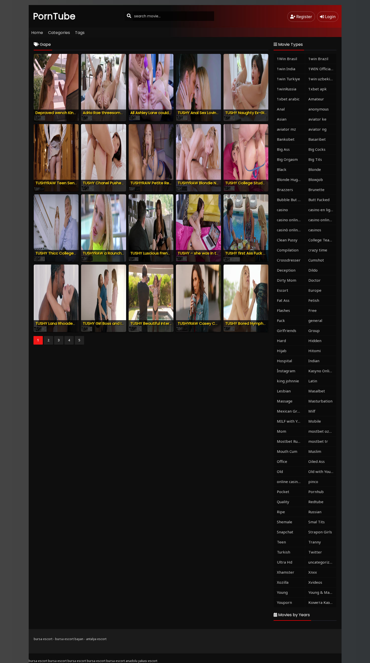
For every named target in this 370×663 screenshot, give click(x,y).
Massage (284, 400)
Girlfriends (286, 330)
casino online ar (322, 219)
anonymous (318, 109)
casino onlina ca (291, 219)
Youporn (284, 602)
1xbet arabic (288, 98)
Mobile (314, 421)
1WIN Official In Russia (322, 68)
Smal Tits (316, 521)
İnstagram (286, 370)
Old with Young (321, 471)
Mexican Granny (291, 411)
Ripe (281, 511)
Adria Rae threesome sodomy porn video (121, 112)
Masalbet (316, 390)
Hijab (281, 350)
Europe (314, 290)
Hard (281, 340)
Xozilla (282, 582)
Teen (281, 541)
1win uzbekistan (322, 78)
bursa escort (43, 639)
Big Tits (315, 159)
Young (282, 592)
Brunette (316, 189)
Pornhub (316, 491)
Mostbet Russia (290, 441)
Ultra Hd (284, 562)
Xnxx (312, 572)
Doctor (314, 280)
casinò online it (290, 229)
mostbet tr (318, 441)
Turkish (283, 552)
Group (314, 330)
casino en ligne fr (322, 209)
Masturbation (320, 400)
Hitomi (314, 350)
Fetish (313, 300)
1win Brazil (318, 58)
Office (282, 461)
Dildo (313, 270)
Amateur (316, 98)
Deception (286, 270)
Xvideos (315, 582)
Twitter (315, 552)
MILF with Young (291, 421)
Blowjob (315, 179)
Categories (59, 32)
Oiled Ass (316, 461)
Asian (281, 119)
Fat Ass (283, 300)
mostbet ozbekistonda (322, 431)
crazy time (317, 249)
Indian (313, 360)
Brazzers (285, 189)
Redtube (315, 501)
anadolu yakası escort (141, 661)
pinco (313, 481)
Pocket (283, 491)
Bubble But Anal (291, 199)
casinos (314, 229)
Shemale (284, 521)
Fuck (281, 320)
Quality (283, 501)
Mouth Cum (287, 451)
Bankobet (285, 139)
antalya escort (96, 639)
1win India (286, 68)
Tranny (314, 541)
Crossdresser (289, 260)
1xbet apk (317, 88)
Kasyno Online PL (322, 370)
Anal (281, 109)
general (315, 320)
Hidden (314, 340)
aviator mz (286, 129)
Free (312, 310)
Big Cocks (316, 149)
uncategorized (321, 562)
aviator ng (317, 129)
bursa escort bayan (69, 639)
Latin (312, 380)
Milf (311, 411)
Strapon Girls (320, 531)
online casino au (291, 481)
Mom (281, 431)
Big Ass (283, 149)
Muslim (314, 451)
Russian (314, 511)
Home (37, 32)
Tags (80, 32)
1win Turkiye (288, 78)
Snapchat (285, 531)
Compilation (288, 249)
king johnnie (288, 380)
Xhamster (285, 572)
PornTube (54, 16)
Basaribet (317, 139)
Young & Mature (322, 592)
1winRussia (286, 88)
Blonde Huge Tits (291, 179)
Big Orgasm (287, 159)
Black (281, 169)
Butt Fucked (318, 199)
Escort (282, 290)
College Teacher (322, 239)
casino (282, 209)
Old (280, 471)
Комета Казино (322, 602)
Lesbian (284, 390)
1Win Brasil (287, 58)
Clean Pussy (287, 239)
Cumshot (316, 260)
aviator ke (317, 119)
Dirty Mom (286, 280)
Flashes (283, 310)
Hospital (284, 360)
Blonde (314, 169)
